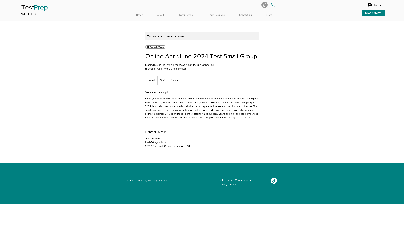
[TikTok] (274, 181)
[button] (273, 5)
